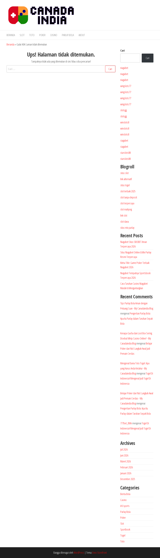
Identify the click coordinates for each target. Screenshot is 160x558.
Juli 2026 (124, 449)
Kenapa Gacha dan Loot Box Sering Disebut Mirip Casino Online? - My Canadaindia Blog (136, 338)
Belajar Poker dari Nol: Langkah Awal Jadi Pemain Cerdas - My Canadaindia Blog (136, 398)
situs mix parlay (127, 227)
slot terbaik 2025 (127, 191)
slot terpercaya (127, 203)
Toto (32, 35)
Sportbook (125, 529)
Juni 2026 (124, 455)
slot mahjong (126, 209)
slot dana (124, 221)
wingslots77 (125, 86)
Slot (22, 35)
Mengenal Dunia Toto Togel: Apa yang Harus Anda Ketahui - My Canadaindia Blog (134, 368)
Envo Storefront (99, 552)
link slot (123, 215)
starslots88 (125, 152)
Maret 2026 (125, 461)
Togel (122, 535)
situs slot (124, 173)
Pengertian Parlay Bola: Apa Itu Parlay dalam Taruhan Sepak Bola (136, 318)
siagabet (124, 140)
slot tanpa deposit (128, 197)
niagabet (124, 68)
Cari (122, 50)
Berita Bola (125, 494)
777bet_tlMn (126, 423)
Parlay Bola (68, 35)
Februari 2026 (126, 467)
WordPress (79, 552)
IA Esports (125, 506)
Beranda (11, 35)
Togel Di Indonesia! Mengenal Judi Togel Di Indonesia (136, 378)
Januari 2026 (125, 473)
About (82, 35)
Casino (53, 35)
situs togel (125, 185)
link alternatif (126, 179)
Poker (42, 35)
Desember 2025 (127, 479)
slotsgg (123, 110)
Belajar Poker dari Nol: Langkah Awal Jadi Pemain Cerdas (136, 348)
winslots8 (124, 122)
